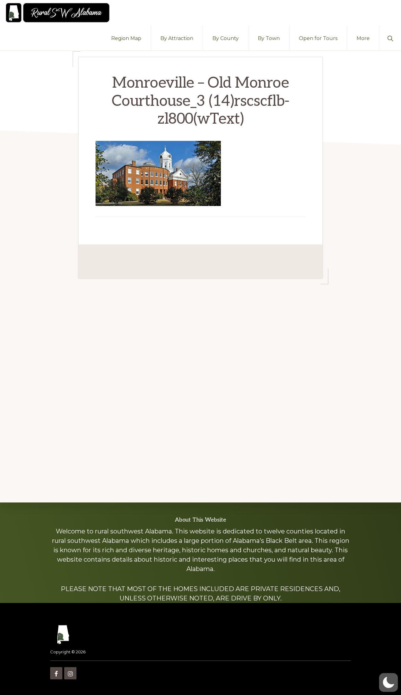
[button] (390, 37)
